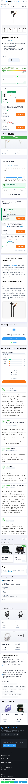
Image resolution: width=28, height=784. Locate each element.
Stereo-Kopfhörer (12, 684)
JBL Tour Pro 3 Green (20, 714)
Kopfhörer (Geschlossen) (8, 694)
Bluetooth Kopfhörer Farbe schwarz (10, 696)
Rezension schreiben (14, 381)
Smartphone (21, 689)
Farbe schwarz (18, 694)
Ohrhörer (4, 684)
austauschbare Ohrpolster (8, 686)
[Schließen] (26, 779)
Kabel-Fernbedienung (20, 686)
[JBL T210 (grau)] (7, 144)
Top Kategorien (5, 758)
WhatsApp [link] (8, 782)
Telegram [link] (21, 782)
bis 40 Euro (5, 689)
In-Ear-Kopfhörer (13, 265)
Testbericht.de (3, 4)
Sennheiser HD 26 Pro (20, 621)
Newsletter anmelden (9, 745)
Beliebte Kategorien (6, 762)
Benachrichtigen (14, 338)
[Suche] (24, 2)
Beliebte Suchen (5, 755)
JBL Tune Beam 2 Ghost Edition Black (6, 556)
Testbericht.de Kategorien (7, 752)
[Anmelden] (26, 2)
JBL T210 (9, 4)
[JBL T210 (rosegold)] (20, 144)
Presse (2, 771)
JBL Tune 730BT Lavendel (5, 715)
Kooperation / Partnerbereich (7, 776)
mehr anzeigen (15, 54)
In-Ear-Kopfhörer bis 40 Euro (8, 691)
